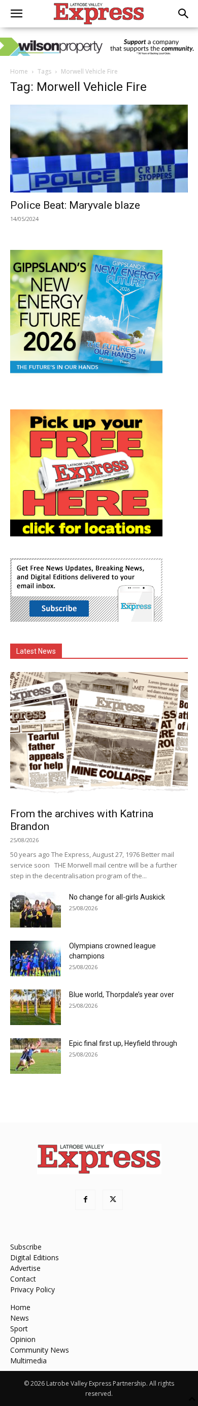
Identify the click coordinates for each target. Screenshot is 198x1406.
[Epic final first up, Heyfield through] (35, 1056)
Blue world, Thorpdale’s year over (121, 994)
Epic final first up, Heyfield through (123, 1043)
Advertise (25, 1268)
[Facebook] (85, 1200)
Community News (39, 1350)
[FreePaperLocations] (86, 533)
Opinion (23, 1339)
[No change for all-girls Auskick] (35, 910)
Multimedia (28, 1360)
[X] (113, 1200)
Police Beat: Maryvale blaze (75, 205)
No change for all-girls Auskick (117, 897)
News (19, 1318)
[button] (16, 13)
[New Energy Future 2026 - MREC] (86, 374)
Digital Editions (34, 1257)
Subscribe (26, 1247)
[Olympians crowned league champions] (35, 958)
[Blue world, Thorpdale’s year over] (35, 1007)
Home (19, 71)
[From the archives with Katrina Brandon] (99, 736)
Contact (23, 1279)
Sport (19, 1328)
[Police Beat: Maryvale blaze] (99, 149)
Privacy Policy (32, 1289)
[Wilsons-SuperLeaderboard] (99, 47)
